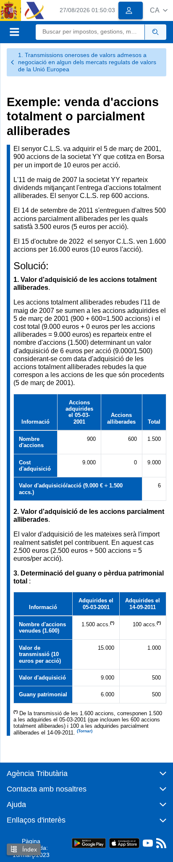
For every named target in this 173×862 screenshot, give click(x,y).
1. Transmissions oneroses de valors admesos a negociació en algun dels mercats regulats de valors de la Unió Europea (87, 62)
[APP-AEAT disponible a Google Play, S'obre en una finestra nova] (89, 842)
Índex (29, 849)
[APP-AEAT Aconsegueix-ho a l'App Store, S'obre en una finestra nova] (124, 842)
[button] (158, 10)
